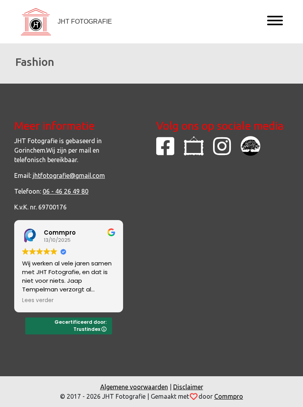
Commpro (228, 396)
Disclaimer (188, 386)
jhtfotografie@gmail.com (69, 175)
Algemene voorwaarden (134, 386)
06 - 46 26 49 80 (65, 191)
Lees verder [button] (38, 300)
